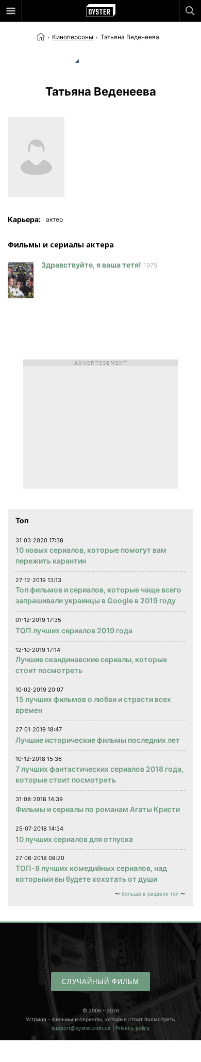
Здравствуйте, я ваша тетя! (91, 264)
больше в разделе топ (150, 894)
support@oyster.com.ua (81, 1028)
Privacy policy (132, 1028)
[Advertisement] (100, 424)
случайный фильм (100, 982)
